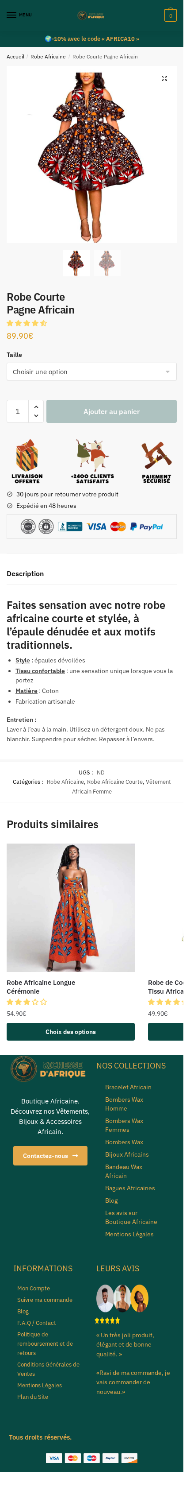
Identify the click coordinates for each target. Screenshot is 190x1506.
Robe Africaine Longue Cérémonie (41, 986)
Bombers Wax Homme (124, 1104)
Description (25, 573)
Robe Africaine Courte (115, 782)
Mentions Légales (129, 1234)
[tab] (92, 574)
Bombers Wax (124, 1142)
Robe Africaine (48, 56)
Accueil (15, 56)
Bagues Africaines (130, 1188)
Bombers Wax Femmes (124, 1125)
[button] (28, 323)
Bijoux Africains (127, 1154)
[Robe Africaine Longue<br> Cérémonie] (71, 908)
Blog (111, 1200)
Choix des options (71, 1032)
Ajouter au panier (112, 411)
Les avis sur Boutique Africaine (131, 1217)
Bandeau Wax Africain (123, 1171)
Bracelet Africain (128, 1087)
